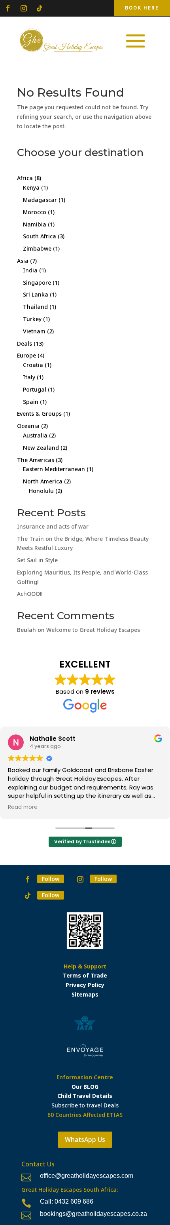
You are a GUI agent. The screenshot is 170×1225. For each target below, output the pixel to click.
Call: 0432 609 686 (66, 1201)
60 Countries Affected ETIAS (85, 1114)
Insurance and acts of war (53, 526)
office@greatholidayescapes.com (86, 1175)
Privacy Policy (85, 985)
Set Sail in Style (37, 560)
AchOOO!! (29, 593)
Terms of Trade (85, 975)
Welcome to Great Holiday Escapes (93, 629)
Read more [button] (23, 807)
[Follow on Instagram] (23, 8)
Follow (50, 879)
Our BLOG (85, 1086)
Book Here (142, 8)
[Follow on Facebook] (8, 8)
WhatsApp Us (85, 1139)
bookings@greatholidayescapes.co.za (93, 1213)
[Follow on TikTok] (39, 8)
